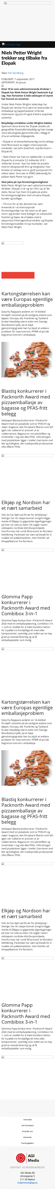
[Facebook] (24, 1106)
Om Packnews (27, 1125)
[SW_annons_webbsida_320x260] (27, 3)
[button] (46, 44)
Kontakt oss (27, 1131)
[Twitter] (31, 1106)
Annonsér (27, 1137)
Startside (27, 1120)
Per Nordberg (15, 73)
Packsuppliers (27, 1143)
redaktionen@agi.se (27, 1182)
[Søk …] (51, 45)
